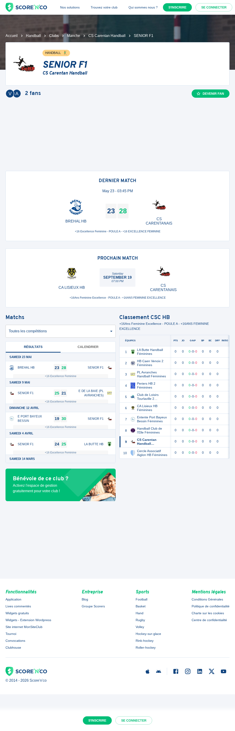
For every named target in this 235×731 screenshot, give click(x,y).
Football (141, 599)
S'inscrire (177, 7)
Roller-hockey (146, 647)
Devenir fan (213, 93)
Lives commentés (18, 606)
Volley (140, 627)
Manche (73, 36)
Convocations (15, 640)
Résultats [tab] (33, 347)
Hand (139, 613)
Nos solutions (70, 7)
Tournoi (11, 634)
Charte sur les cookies (208, 613)
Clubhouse (13, 647)
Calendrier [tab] (88, 347)
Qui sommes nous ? (143, 7)
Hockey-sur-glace (148, 634)
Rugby (140, 620)
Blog (85, 599)
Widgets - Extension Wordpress (28, 620)
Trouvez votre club (104, 7)
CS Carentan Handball (107, 36)
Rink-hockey (145, 640)
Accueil (12, 36)
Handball (33, 36)
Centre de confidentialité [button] (209, 620)
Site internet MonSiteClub (24, 627)
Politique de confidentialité (210, 606)
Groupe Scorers (93, 606)
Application (13, 599)
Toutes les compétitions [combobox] (28, 331)
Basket (140, 606)
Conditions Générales (207, 599)
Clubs (54, 36)
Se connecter (214, 7)
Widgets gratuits (17, 613)
